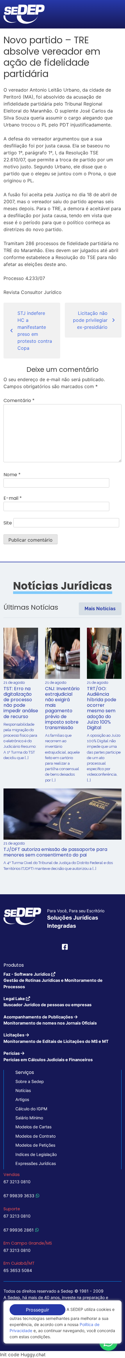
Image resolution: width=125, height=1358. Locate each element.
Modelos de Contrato (35, 1136)
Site (7, 523)
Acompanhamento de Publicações (50, 1019)
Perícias (48, 1056)
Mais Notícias (100, 608)
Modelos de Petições (35, 1145)
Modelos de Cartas (33, 1126)
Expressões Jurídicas (35, 1163)
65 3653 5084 (17, 1270)
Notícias (23, 1090)
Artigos (22, 1099)
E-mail (12, 498)
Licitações (56, 1037)
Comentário (19, 400)
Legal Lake (47, 1001)
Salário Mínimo (29, 1117)
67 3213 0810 (17, 1181)
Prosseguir (37, 1310)
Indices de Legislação (36, 1154)
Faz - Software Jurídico (53, 980)
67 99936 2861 (18, 1229)
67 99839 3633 (18, 1195)
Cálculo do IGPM (31, 1108)
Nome (12, 474)
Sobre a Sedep (29, 1081)
